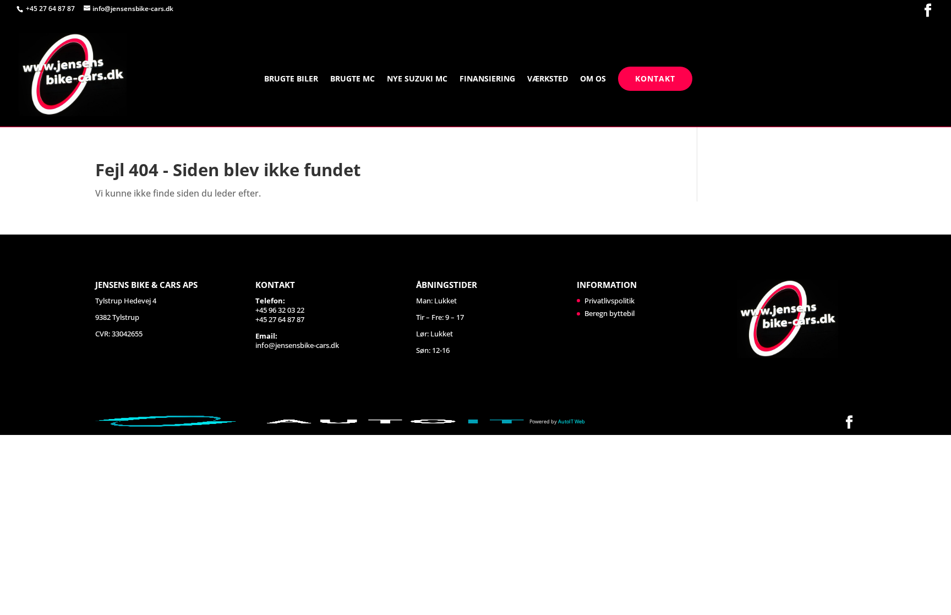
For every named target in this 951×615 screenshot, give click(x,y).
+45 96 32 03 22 (279, 310)
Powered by (557, 421)
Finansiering (487, 79)
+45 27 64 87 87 (51, 8)
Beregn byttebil (609, 313)
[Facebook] (927, 11)
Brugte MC (352, 79)
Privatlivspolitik (609, 301)
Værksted (547, 79)
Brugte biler (291, 79)
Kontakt (655, 78)
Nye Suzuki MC (417, 79)
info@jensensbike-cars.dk (297, 345)
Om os (593, 79)
